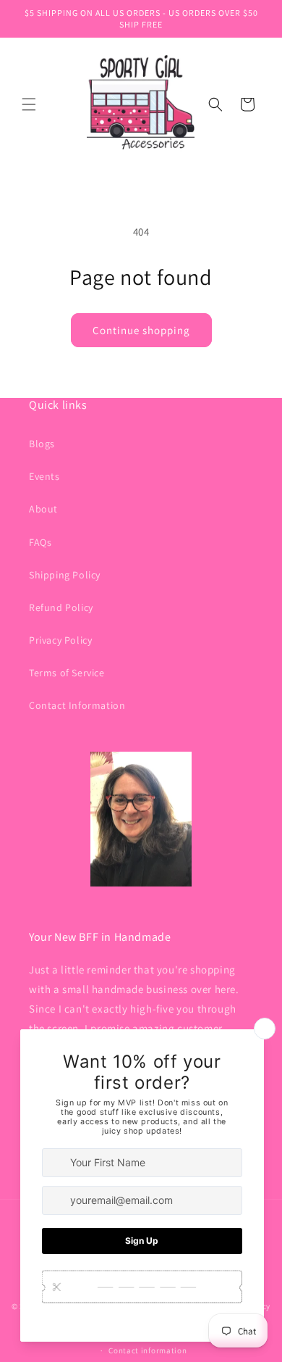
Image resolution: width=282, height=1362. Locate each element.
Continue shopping (141, 330)
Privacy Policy (60, 640)
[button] (29, 104)
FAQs (40, 542)
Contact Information (77, 705)
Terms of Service (67, 672)
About (43, 508)
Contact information (147, 1350)
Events (44, 476)
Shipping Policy (65, 574)
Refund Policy (61, 607)
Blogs (42, 443)
